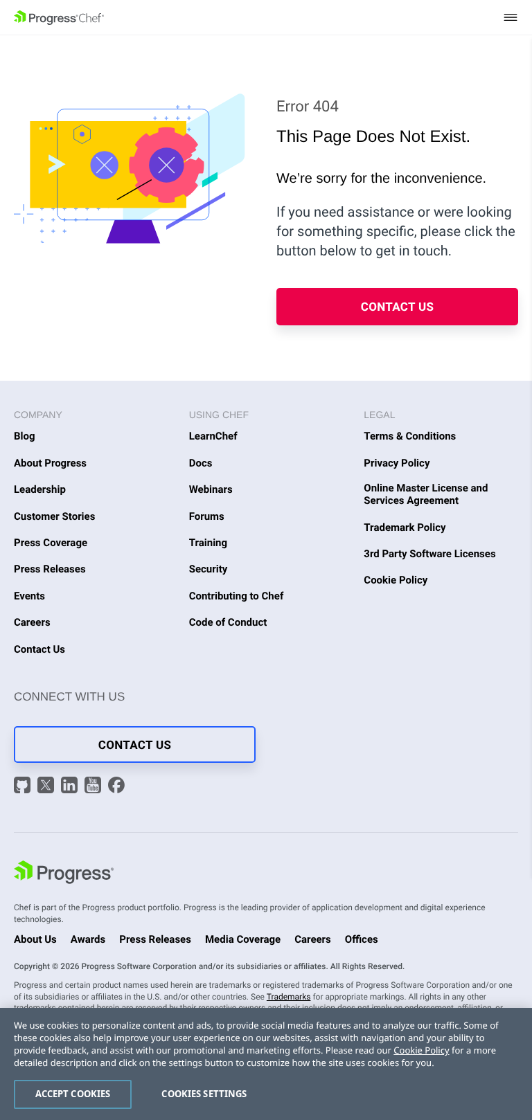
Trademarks (289, 997)
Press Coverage (50, 542)
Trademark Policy (404, 527)
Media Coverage (243, 939)
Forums (206, 516)
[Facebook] (116, 787)
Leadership (40, 489)
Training (208, 542)
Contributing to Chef (236, 596)
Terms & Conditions (410, 436)
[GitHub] (24, 787)
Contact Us (397, 307)
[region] (266, 1064)
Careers (32, 622)
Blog (24, 436)
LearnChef (213, 436)
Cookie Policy (395, 580)
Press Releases (50, 569)
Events (29, 596)
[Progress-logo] (64, 874)
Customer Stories (54, 516)
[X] (47, 787)
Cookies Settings (204, 1093)
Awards (88, 939)
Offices (361, 939)
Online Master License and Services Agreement (426, 494)
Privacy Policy (396, 463)
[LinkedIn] (71, 787)
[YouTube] (95, 787)
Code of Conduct (228, 622)
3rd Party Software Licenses (429, 554)
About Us (35, 939)
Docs (201, 463)
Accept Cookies (73, 1093)
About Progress (50, 463)
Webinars (211, 489)
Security (208, 569)
